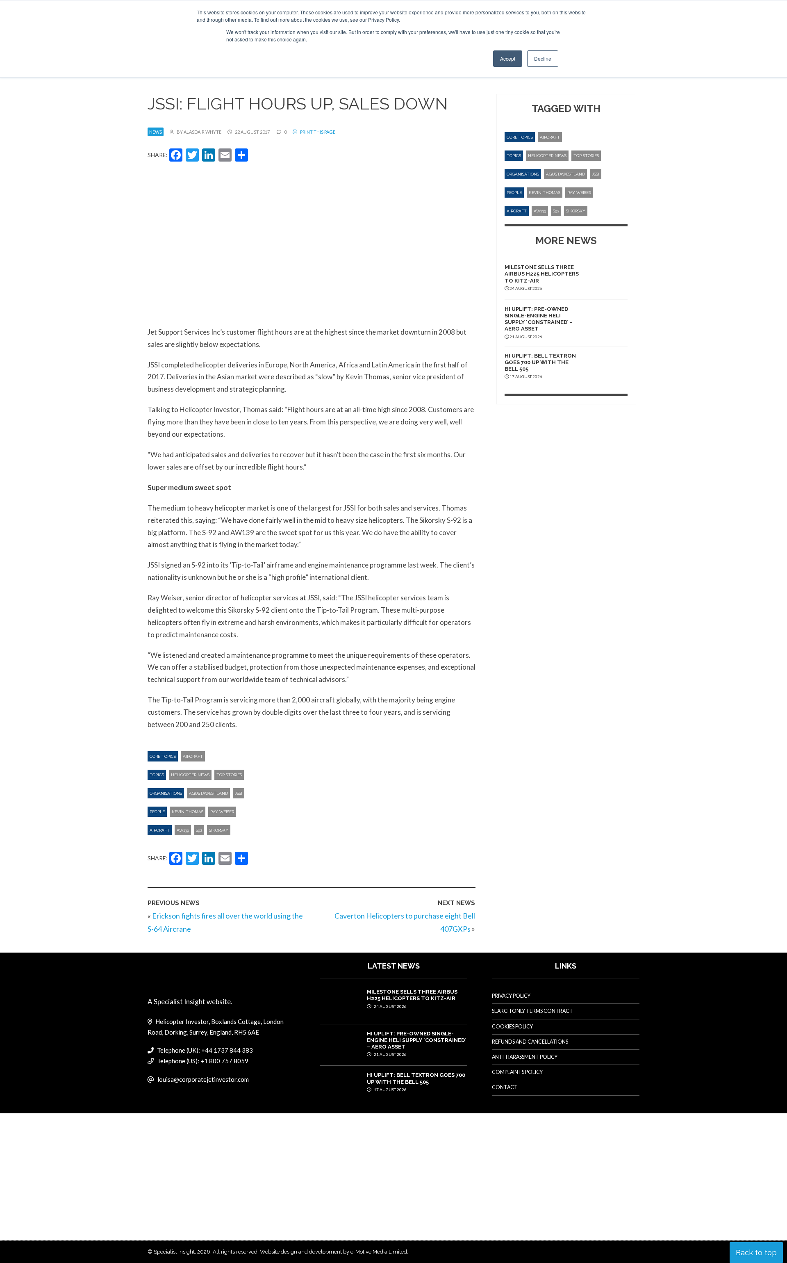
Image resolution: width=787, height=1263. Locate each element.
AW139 (183, 830)
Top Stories (229, 775)
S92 (199, 830)
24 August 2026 (390, 1006)
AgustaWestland (208, 793)
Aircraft (193, 756)
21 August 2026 (390, 1054)
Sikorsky (218, 830)
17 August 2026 (390, 1089)
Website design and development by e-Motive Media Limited (333, 1252)
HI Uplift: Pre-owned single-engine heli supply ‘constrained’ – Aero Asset (539, 319)
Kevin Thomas (187, 811)
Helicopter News (190, 775)
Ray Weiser (222, 811)
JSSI (238, 793)
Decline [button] (542, 58)
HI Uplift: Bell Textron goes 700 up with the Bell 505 (540, 362)
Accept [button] (507, 58)
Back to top (756, 1252)
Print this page (317, 132)
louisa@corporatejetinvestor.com (203, 1079)
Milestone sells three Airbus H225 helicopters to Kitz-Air (542, 274)
